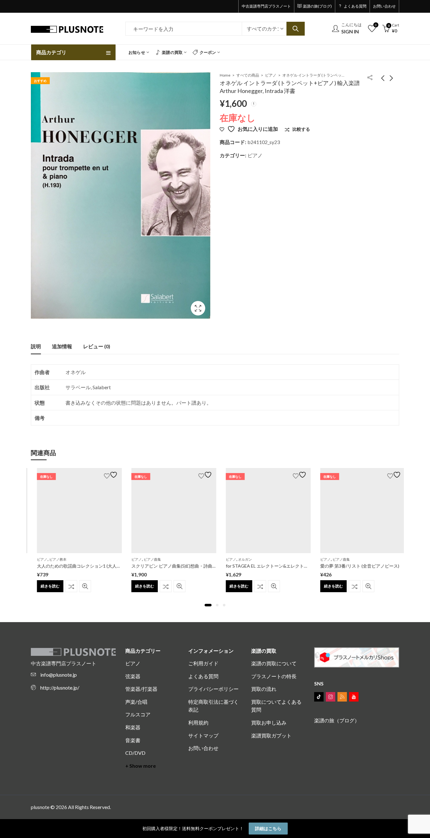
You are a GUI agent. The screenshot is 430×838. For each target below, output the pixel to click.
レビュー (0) (96, 346)
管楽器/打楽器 (141, 689)
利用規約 (198, 722)
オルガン (239, 559)
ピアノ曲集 (146, 559)
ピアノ (270, 75)
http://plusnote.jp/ (59, 688)
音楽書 (132, 740)
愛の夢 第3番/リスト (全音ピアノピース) (353, 566)
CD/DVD (135, 753)
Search (295, 29)
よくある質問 (203, 676)
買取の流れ (263, 689)
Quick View (79, 586)
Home (225, 75)
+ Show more (140, 766)
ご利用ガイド (203, 663)
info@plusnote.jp (58, 675)
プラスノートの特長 (274, 676)
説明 (36, 346)
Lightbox (198, 308)
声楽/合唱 (136, 702)
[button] (208, 605)
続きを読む (44, 586)
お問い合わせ (203, 748)
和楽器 (132, 727)
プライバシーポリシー (213, 689)
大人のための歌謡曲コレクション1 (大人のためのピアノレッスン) (95, 566)
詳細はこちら (268, 828)
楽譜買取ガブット (271, 735)
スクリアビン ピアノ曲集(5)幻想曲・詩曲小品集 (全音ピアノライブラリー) (198, 566)
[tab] (36, 346)
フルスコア (137, 714)
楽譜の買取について (274, 663)
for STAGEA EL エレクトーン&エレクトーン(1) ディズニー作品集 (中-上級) (293, 566)
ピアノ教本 (51, 559)
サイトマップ (203, 735)
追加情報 (62, 346)
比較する (65, 586)
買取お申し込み (268, 722)
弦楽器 (132, 676)
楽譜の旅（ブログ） (336, 720)
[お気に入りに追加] (105, 475)
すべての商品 (247, 75)
